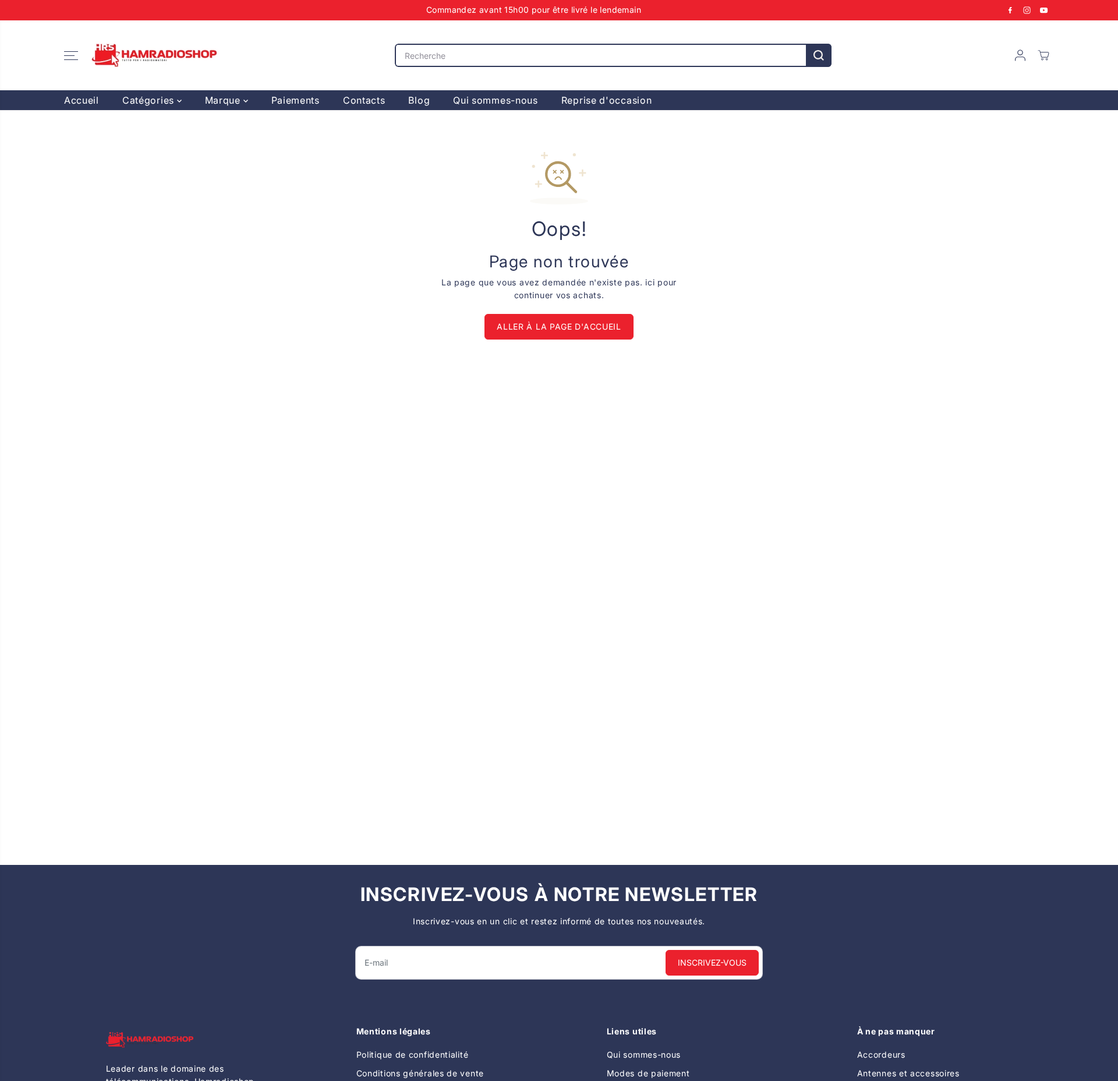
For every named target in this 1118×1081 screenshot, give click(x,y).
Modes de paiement (648, 1073)
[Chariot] (1043, 55)
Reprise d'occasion (606, 100)
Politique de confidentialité (412, 1054)
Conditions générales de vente (420, 1073)
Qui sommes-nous (495, 100)
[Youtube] (1044, 10)
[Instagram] (1027, 10)
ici (649, 282)
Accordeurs (881, 1054)
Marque (224, 100)
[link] (183, 1040)
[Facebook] (1010, 10)
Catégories (149, 100)
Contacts (364, 100)
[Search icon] (819, 55)
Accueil (81, 100)
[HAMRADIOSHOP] (154, 55)
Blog (419, 100)
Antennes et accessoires (908, 1073)
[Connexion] (1020, 55)
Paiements (295, 100)
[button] (71, 55)
